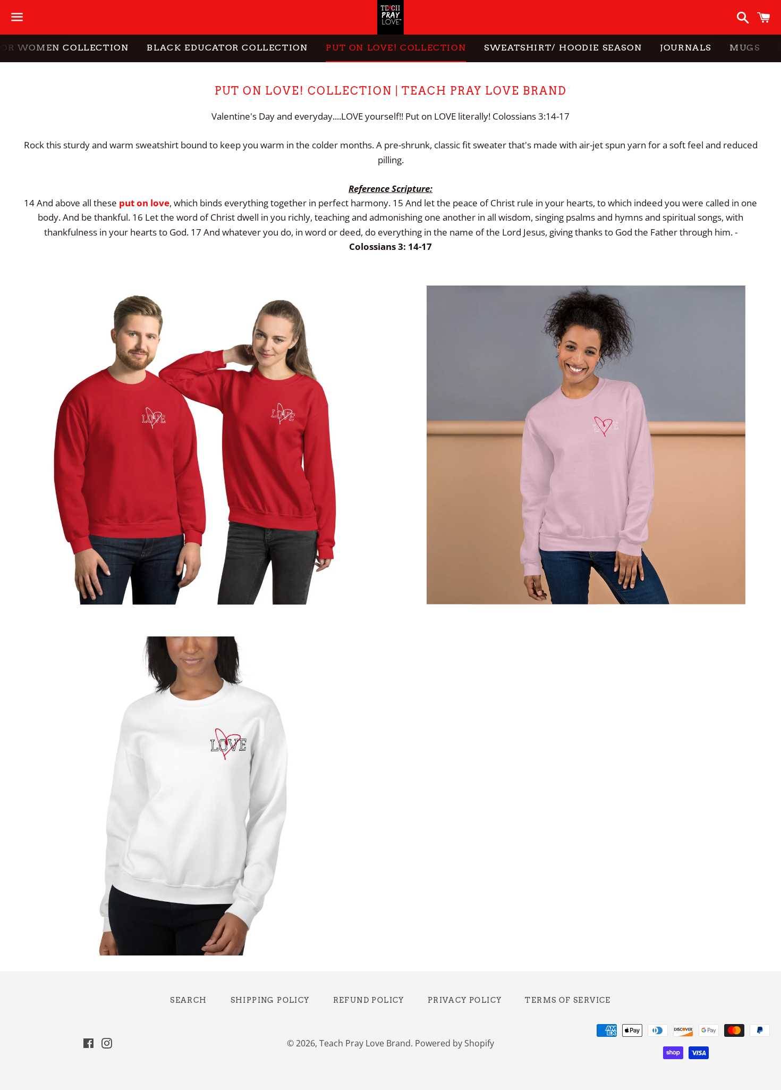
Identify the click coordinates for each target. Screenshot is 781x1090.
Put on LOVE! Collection (396, 48)
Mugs (744, 48)
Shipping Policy (270, 1000)
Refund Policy (368, 1000)
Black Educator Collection (227, 48)
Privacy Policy (465, 1000)
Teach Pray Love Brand (365, 1043)
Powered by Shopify (454, 1043)
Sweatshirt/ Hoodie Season (563, 48)
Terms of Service (567, 1000)
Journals (685, 48)
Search (188, 1000)
